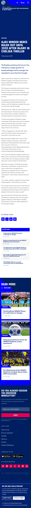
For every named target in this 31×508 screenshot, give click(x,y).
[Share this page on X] (7, 219)
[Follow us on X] (15, 466)
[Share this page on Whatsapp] (15, 219)
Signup (15, 415)
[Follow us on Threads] (19, 466)
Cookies (3, 436)
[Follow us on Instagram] (3, 466)
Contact (4, 442)
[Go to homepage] (3, 3)
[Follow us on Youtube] (22, 466)
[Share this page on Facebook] (3, 219)
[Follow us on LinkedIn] (26, 466)
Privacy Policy (23, 419)
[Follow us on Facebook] (7, 466)
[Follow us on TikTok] (11, 466)
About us (4, 439)
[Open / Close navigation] (28, 2)
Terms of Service (4, 420)
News (8, 7)
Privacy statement (7, 433)
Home (3, 7)
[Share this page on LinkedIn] (11, 219)
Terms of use (5, 430)
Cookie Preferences (7, 445)
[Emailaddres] (15, 409)
